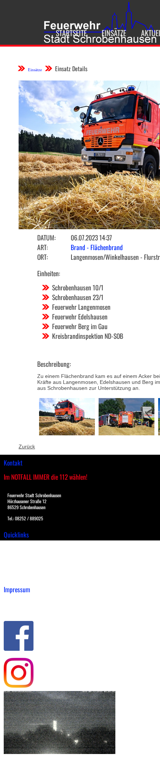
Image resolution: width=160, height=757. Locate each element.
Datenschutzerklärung (30, 609)
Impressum (17, 601)
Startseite (71, 32)
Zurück (27, 447)
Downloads (16, 554)
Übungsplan (18, 562)
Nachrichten (18, 569)
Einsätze (114, 32)
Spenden (14, 577)
